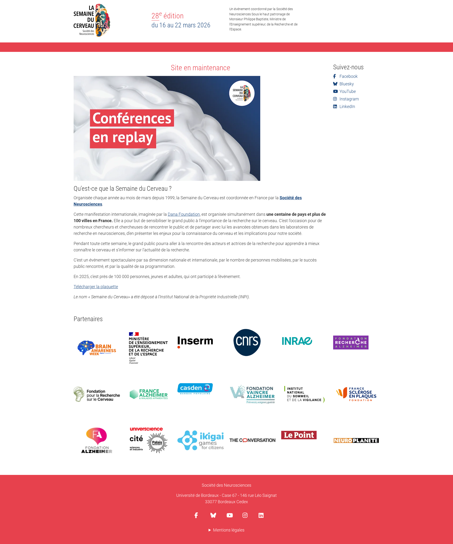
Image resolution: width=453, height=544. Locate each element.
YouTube (347, 91)
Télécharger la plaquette (96, 286)
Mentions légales (228, 529)
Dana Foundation (184, 214)
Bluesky (346, 83)
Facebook (348, 76)
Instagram (349, 98)
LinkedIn (347, 106)
